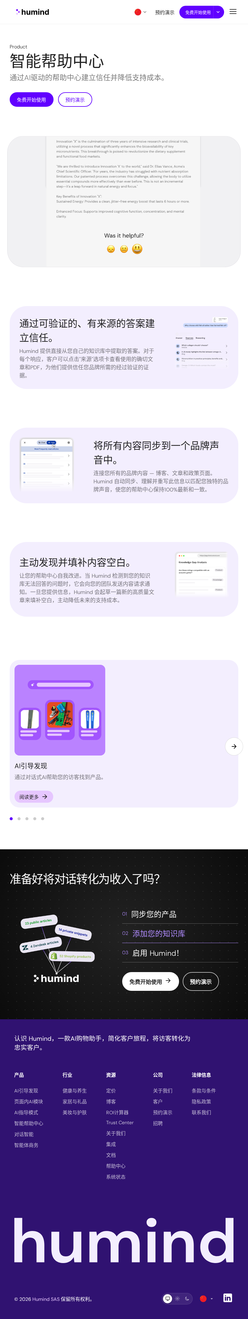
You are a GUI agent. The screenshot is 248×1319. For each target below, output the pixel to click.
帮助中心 (116, 1166)
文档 (111, 1155)
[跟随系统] (167, 1298)
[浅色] (177, 1298)
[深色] (186, 1298)
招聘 (158, 1123)
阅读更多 (33, 796)
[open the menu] (233, 11)
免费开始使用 (198, 12)
